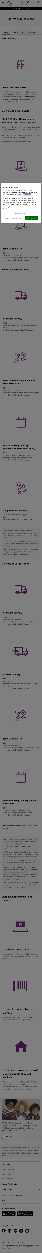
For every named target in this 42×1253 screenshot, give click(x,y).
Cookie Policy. (27, 194)
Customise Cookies (19, 213)
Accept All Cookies (31, 218)
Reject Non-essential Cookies (13, 218)
